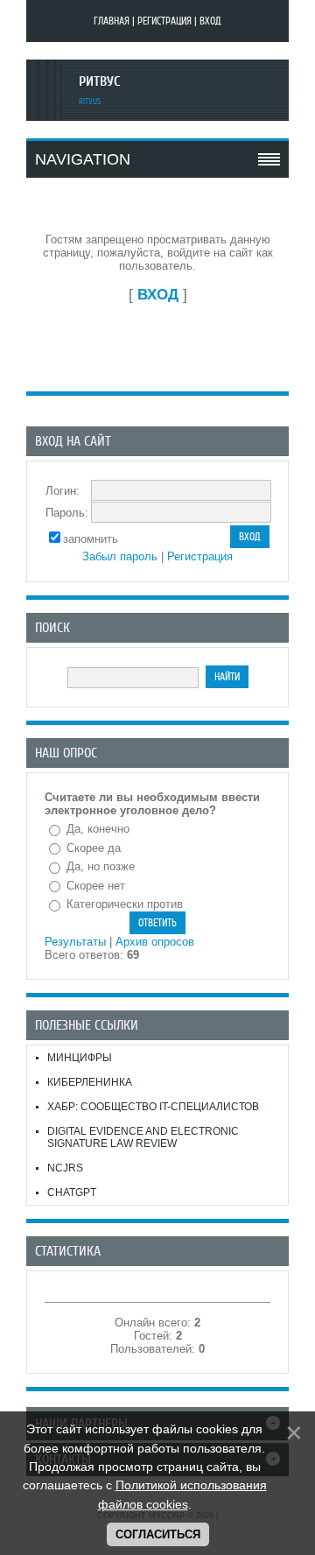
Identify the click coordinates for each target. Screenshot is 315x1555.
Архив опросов (155, 941)
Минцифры (79, 1058)
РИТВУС (99, 81)
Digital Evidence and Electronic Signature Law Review (143, 1137)
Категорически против (124, 904)
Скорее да (93, 848)
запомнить (90, 538)
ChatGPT (71, 1192)
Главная (112, 21)
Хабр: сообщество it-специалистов (153, 1107)
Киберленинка (89, 1082)
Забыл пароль (120, 556)
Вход (210, 21)
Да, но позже (100, 866)
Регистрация (164, 21)
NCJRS (65, 1168)
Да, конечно (98, 828)
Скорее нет (95, 885)
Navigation (82, 159)
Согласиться (158, 1534)
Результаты (75, 941)
